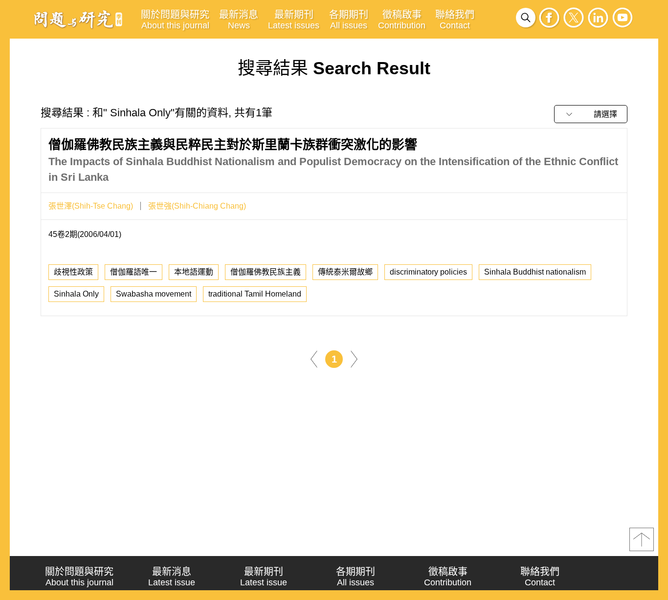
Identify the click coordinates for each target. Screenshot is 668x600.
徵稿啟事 (401, 19)
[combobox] (591, 114)
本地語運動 (193, 272)
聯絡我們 (454, 19)
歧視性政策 (73, 272)
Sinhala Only (76, 294)
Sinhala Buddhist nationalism (535, 272)
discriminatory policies (428, 272)
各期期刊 (348, 19)
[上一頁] (314, 358)
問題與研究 (78, 19)
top (641, 539)
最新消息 (238, 19)
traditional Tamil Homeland (254, 294)
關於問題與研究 (175, 19)
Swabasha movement (153, 294)
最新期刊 (293, 19)
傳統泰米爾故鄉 (345, 272)
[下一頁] (354, 358)
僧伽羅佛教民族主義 (265, 272)
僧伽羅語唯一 (133, 272)
